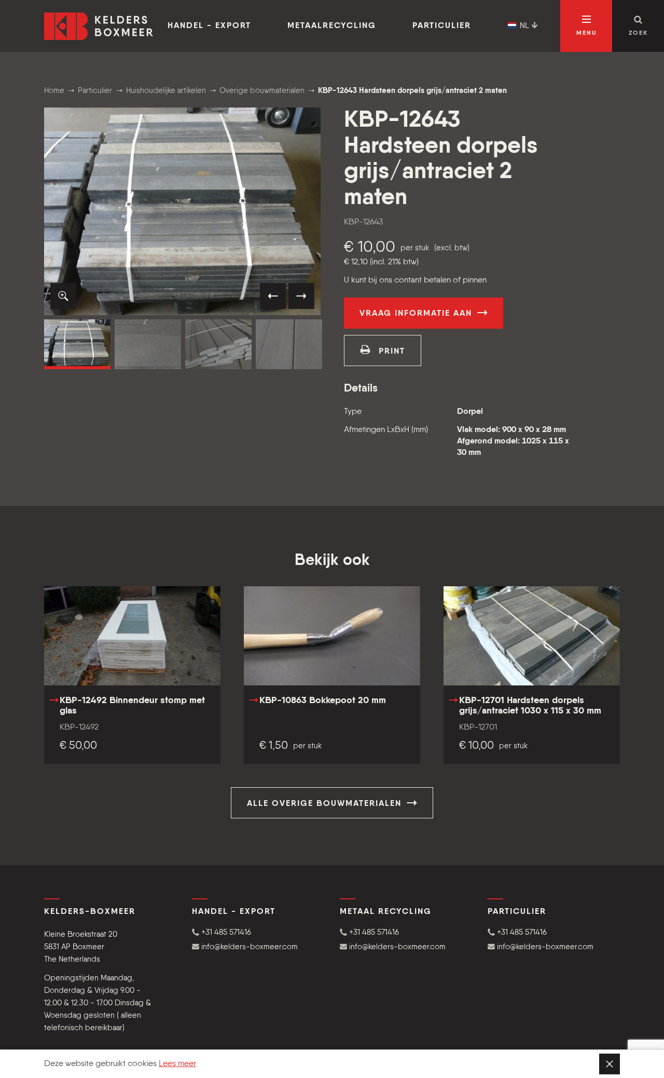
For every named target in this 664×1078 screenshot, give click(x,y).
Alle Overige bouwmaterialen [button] (326, 804)
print (390, 351)
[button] (63, 296)
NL (524, 26)
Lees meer (177, 1064)
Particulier (441, 26)
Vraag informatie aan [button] (417, 313)
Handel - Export (209, 26)
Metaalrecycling (331, 26)
